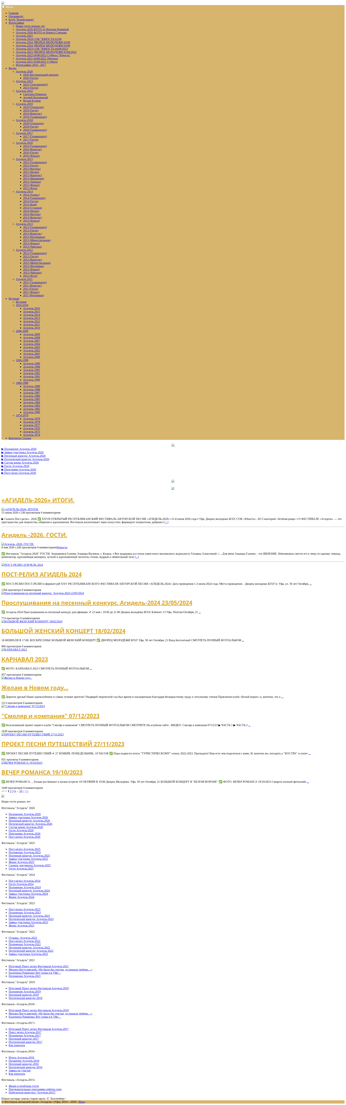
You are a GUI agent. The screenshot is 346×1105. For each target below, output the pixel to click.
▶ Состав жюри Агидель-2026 (20, 462)
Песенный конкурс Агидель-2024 (29, 890)
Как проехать (17, 1045)
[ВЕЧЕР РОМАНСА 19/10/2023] (21, 762)
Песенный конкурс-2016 (24, 1064)
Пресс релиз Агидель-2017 (25, 1032)
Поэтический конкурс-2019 (25, 998)
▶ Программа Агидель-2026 (18, 469)
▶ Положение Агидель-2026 (18, 448)
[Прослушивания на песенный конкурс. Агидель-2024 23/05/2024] (42, 593)
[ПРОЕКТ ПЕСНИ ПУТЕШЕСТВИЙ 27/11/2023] (32, 734)
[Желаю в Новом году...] (16, 677)
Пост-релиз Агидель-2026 (24, 836)
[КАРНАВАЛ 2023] (14, 649)
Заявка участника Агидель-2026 (28, 817)
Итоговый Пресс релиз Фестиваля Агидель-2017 (39, 1029)
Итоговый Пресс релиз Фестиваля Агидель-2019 (39, 988)
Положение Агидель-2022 (25, 944)
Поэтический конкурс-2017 (25, 1042)
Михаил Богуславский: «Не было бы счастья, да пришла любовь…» (50, 969)
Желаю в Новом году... (34, 687)
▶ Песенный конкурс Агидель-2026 (23, 455)
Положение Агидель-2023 (25, 912)
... (310, 583)
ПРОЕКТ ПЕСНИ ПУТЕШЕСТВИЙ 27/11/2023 (62, 744)
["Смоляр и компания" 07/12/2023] (23, 706)
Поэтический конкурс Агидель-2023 (31, 919)
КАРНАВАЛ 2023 (24, 659)
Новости (62, 547)
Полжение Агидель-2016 (24, 1060)
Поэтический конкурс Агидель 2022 (31, 950)
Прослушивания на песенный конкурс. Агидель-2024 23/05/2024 (96, 602)
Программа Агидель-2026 (24, 833)
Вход (82, 1101)
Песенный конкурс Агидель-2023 (29, 915)
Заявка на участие (20, 1070)
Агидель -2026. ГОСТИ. (34, 535)
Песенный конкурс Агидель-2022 (29, 947)
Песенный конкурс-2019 (24, 994)
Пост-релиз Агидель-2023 (24, 909)
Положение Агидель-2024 (25, 887)
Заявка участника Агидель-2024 (28, 893)
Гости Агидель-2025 (21, 868)
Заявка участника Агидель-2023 (28, 922)
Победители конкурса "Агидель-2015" (32, 1092)
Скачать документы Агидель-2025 (30, 865)
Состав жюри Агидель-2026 (26, 827)
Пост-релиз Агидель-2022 (24, 941)
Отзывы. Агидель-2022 (23, 937)
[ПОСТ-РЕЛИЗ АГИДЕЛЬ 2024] (22, 564)
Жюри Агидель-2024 (21, 897)
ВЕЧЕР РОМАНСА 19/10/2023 (42, 772)
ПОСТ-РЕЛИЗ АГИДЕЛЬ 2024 (41, 574)
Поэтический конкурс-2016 (25, 1067)
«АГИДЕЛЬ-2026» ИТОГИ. (37, 500)
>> (26, 791)
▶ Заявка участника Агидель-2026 (22, 452)
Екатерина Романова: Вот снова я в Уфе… (35, 972)
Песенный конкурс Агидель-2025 (29, 855)
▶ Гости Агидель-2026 (15, 466)
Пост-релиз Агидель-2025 (24, 849)
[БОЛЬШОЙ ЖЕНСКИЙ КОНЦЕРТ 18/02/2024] (31, 621)
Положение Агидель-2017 (25, 1035)
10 (20, 791)
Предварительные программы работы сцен (35, 1089)
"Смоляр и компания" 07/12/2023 (50, 716)
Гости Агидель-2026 (21, 830)
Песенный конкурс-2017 (24, 1038)
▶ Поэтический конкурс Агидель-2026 (25, 459)
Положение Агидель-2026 (25, 814)
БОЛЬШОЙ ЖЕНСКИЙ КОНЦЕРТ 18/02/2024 (63, 631)
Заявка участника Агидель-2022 (28, 954)
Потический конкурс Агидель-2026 (30, 823)
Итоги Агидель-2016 (21, 1057)
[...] (166, 522)
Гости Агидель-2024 (21, 884)
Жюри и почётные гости (24, 1086)
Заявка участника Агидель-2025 (28, 858)
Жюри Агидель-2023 (21, 925)
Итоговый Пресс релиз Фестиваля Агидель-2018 (39, 1010)
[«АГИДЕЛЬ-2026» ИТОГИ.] (173, 509)
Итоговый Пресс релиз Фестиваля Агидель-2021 (39, 966)
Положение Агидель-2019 (25, 991)
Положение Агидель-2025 (25, 852)
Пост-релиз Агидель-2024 (24, 880)
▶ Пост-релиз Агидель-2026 (18, 472)
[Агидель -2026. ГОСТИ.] (173, 544)
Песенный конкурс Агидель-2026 (29, 820)
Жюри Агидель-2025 (21, 862)
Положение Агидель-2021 (25, 976)
